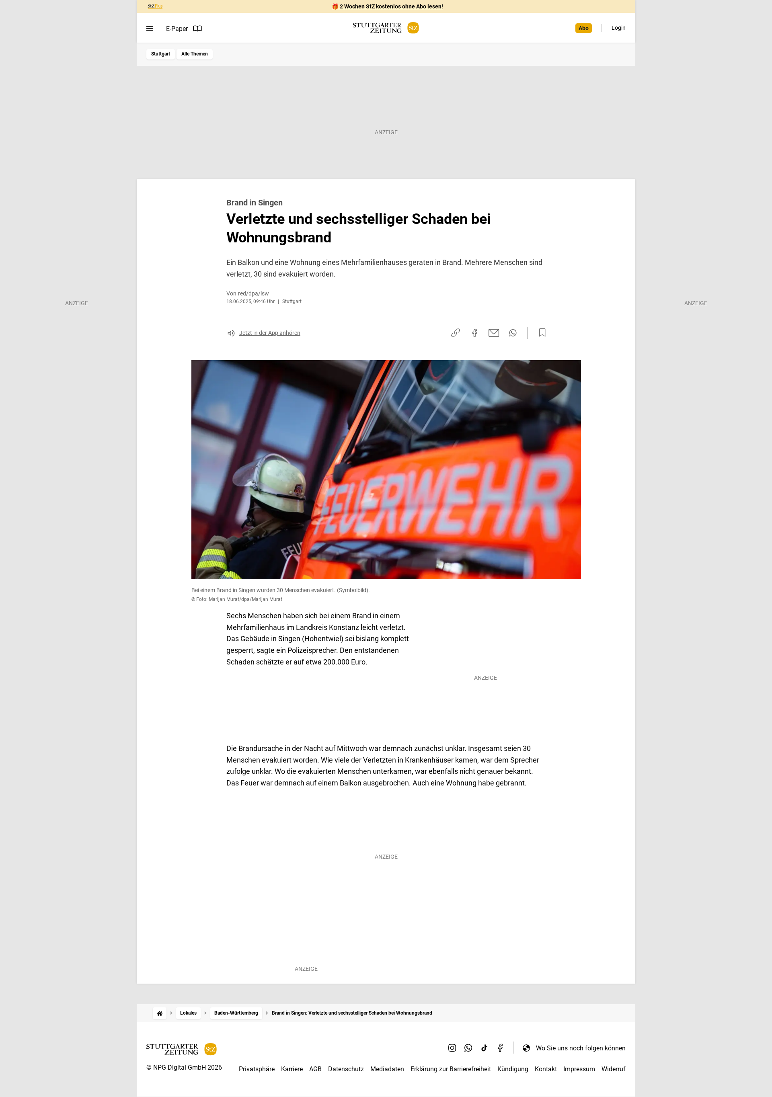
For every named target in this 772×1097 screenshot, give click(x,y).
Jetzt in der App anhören (269, 333)
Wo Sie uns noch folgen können (581, 1048)
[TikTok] (484, 1048)
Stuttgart (160, 54)
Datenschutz (346, 1069)
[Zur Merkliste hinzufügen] (540, 333)
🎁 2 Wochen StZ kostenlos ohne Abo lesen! (387, 6)
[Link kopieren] (456, 333)
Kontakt (546, 1069)
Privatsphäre (257, 1069)
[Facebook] (500, 1048)
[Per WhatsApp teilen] (513, 333)
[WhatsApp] (468, 1048)
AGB (315, 1069)
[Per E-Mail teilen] (494, 333)
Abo (584, 28)
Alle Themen (194, 54)
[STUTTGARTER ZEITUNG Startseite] (386, 28)
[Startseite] (159, 1013)
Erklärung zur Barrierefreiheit (451, 1069)
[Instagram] (452, 1048)
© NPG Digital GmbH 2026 (184, 1067)
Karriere (292, 1069)
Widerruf (614, 1069)
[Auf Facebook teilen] (475, 333)
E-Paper (177, 29)
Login (619, 28)
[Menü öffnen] (149, 29)
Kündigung (512, 1069)
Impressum (579, 1069)
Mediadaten (387, 1069)
